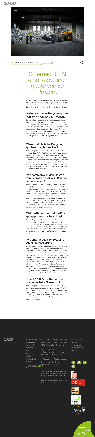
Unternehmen (31, 339)
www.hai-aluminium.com (51, 355)
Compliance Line (77, 348)
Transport (30, 345)
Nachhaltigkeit (32, 342)
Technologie (31, 359)
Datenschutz (76, 345)
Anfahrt (74, 353)
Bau (27, 350)
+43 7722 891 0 (47, 349)
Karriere (29, 362)
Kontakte (74, 350)
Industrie (29, 348)
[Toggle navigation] (91, 3)
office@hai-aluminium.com (52, 352)
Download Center (78, 339)
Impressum (75, 342)
